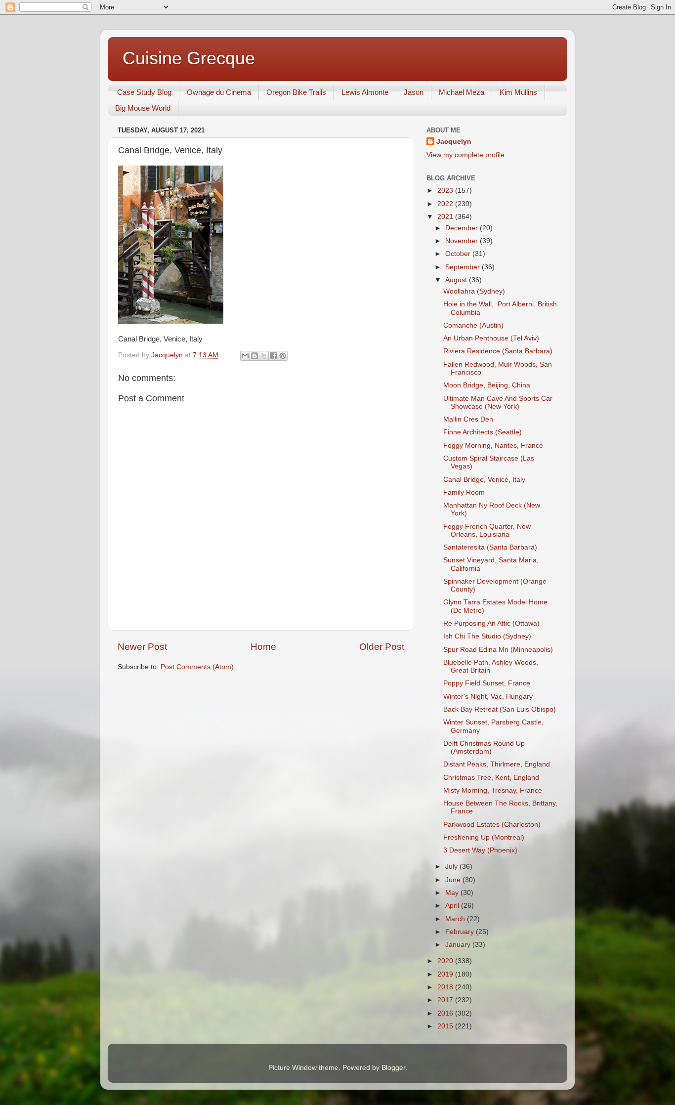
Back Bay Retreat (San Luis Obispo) (499, 709)
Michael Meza (461, 92)
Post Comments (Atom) (197, 667)
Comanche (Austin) (473, 325)
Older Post (381, 646)
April (453, 905)
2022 (446, 204)
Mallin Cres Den (468, 419)
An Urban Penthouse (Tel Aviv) (491, 338)
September (463, 267)
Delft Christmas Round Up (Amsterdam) (484, 747)
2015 (446, 1026)
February (460, 931)
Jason (413, 92)
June (454, 880)
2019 (446, 974)
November (462, 241)
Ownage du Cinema (219, 92)
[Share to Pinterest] (283, 356)
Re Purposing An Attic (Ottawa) (491, 623)
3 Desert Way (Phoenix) (480, 850)
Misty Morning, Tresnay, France (492, 790)
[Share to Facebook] (273, 356)
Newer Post (142, 646)
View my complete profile (465, 155)
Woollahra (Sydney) (474, 291)
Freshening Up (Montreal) (483, 837)
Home (263, 646)
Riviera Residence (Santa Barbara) (497, 351)
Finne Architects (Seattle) (482, 432)
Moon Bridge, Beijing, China (486, 385)
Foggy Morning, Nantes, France (493, 445)
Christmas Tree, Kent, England (491, 777)
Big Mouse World (142, 108)
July (452, 866)
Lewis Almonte (364, 92)
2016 (446, 1013)
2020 (446, 961)
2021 (446, 216)
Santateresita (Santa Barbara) (490, 547)
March (456, 919)
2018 (446, 987)
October (458, 253)
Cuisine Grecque (189, 58)
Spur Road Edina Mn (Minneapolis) (498, 649)
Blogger (393, 1067)
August (457, 280)
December (462, 228)
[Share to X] (264, 356)
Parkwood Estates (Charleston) (492, 824)
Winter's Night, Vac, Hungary (488, 696)
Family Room (464, 492)
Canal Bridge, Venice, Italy (484, 479)
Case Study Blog (144, 92)
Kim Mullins (518, 92)
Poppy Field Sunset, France (486, 683)
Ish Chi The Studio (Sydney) (487, 636)
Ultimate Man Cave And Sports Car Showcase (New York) (497, 402)
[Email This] (245, 356)
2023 (446, 190)
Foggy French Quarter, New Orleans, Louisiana (487, 530)
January (458, 944)
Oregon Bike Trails (296, 92)
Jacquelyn (453, 141)
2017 (446, 1000)
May (453, 892)
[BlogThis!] (254, 356)
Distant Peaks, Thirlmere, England (496, 764)
